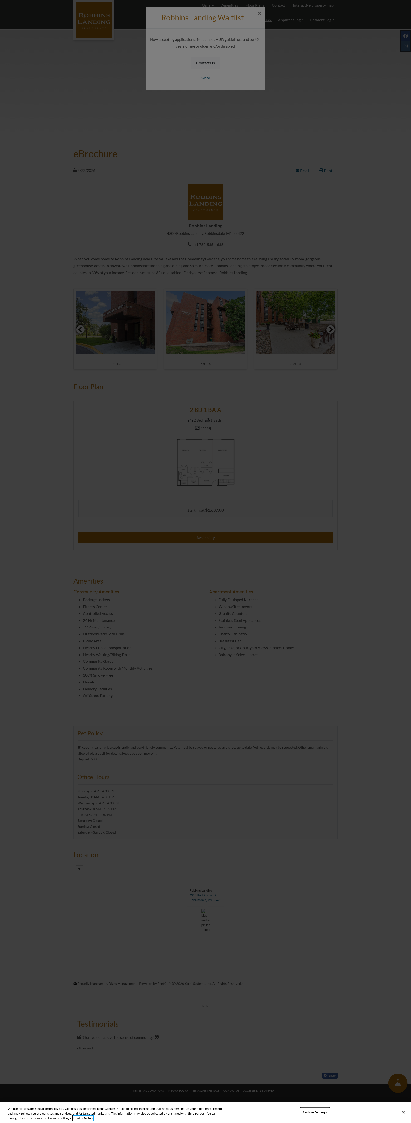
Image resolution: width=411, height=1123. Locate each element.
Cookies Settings (315, 1112)
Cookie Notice (83, 1118)
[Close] (403, 1112)
